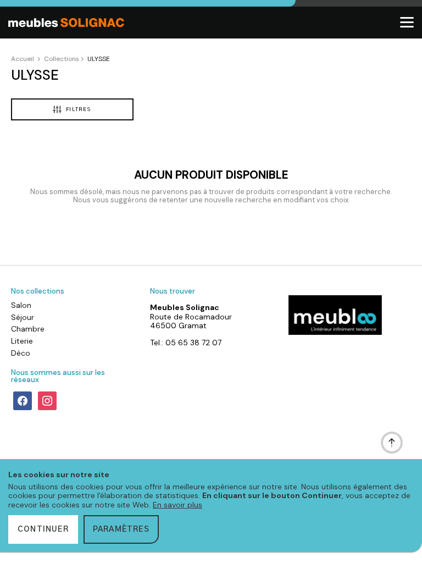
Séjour (22, 317)
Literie (22, 341)
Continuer (43, 529)
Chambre (28, 329)
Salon (21, 305)
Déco (20, 353)
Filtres (78, 109)
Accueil (22, 58)
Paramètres (121, 529)
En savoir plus (177, 505)
